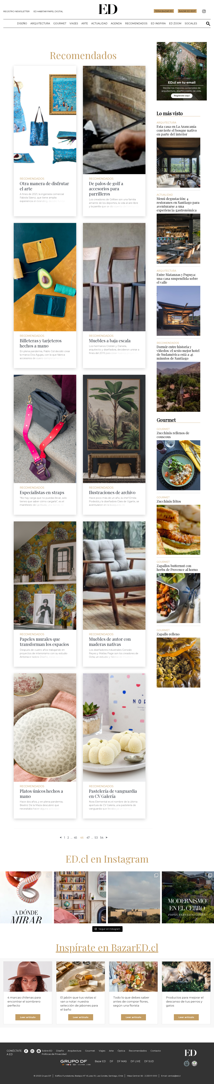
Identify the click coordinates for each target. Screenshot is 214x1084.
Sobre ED (47, 1050)
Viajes (74, 23)
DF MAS (122, 1061)
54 (101, 837)
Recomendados (136, 23)
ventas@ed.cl (174, 1076)
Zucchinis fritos (169, 501)
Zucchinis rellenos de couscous (173, 435)
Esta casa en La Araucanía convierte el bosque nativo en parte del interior (177, 130)
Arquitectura (40, 23)
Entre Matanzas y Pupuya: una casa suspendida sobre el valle (177, 278)
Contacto (155, 1050)
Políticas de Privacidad (54, 1054)
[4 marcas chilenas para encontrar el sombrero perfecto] (28, 977)
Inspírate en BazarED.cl (107, 947)
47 (88, 837)
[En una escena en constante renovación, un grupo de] (26, 897)
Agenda (116, 23)
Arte (84, 23)
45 (75, 837)
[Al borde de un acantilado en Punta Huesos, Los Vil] (134, 897)
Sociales (191, 23)
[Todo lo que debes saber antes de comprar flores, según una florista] (133, 977)
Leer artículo (28, 1017)
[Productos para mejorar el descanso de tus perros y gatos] (186, 977)
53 (96, 837)
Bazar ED (100, 1061)
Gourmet (59, 23)
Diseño (22, 23)
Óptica (121, 1050)
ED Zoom (175, 23)
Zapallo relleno (168, 634)
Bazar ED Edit (187, 11)
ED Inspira (158, 23)
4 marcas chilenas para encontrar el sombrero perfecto (24, 1001)
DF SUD (149, 1061)
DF (111, 1061)
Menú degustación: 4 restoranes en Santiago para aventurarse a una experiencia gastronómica (178, 204)
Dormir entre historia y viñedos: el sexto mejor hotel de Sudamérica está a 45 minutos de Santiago (178, 352)
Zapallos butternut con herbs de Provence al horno (177, 567)
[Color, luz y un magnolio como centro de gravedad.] (80, 897)
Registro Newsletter (16, 11)
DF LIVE (135, 1061)
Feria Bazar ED (164, 11)
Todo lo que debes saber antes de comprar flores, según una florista (131, 1001)
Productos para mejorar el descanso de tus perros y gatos (185, 1001)
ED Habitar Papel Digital (48, 11)
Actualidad (99, 23)
